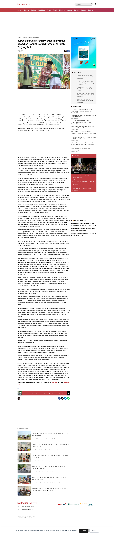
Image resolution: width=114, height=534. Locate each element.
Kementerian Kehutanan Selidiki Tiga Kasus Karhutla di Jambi (83, 229)
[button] (91, 4)
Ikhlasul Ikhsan (20, 50)
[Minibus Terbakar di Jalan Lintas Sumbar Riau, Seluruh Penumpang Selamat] (24, 468)
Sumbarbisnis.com (80, 220)
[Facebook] (59, 398)
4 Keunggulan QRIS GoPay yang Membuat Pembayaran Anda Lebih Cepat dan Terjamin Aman (85, 76)
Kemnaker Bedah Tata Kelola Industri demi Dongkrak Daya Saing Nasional (85, 94)
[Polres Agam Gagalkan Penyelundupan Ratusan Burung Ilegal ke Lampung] (24, 457)
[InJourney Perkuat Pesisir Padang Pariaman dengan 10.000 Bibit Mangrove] (24, 435)
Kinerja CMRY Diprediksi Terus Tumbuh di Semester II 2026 (83, 235)
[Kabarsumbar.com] (24, 4)
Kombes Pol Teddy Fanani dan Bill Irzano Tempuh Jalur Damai (82, 176)
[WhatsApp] (68, 398)
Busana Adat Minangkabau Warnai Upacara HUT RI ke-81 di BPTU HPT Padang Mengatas (83, 138)
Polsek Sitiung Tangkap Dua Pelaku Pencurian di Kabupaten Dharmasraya (83, 182)
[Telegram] (65, 398)
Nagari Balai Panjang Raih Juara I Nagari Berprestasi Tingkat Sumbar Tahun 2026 (81, 149)
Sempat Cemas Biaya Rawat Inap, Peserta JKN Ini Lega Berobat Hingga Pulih (85, 82)
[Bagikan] (68, 51)
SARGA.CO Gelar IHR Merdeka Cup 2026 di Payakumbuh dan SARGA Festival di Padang (85, 88)
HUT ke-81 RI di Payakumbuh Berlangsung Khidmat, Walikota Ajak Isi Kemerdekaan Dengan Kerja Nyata (83, 143)
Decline (94, 530)
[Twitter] (62, 398)
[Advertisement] (57, 24)
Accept (84, 530)
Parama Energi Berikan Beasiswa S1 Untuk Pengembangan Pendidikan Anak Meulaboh (85, 99)
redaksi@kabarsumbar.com (26, 509)
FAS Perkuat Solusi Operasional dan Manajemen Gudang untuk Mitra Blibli (83, 224)
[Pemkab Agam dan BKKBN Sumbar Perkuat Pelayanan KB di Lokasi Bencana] (24, 446)
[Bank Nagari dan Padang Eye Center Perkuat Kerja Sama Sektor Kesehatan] (24, 479)
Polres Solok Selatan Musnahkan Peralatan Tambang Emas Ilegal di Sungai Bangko (82, 187)
